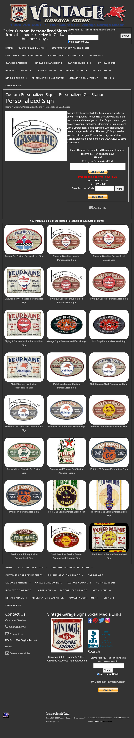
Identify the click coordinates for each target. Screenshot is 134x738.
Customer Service (15, 620)
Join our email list (19, 653)
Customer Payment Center (109, 681)
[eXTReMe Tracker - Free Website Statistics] (6, 716)
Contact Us (99, 208)
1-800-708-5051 (17, 627)
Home (8, 646)
